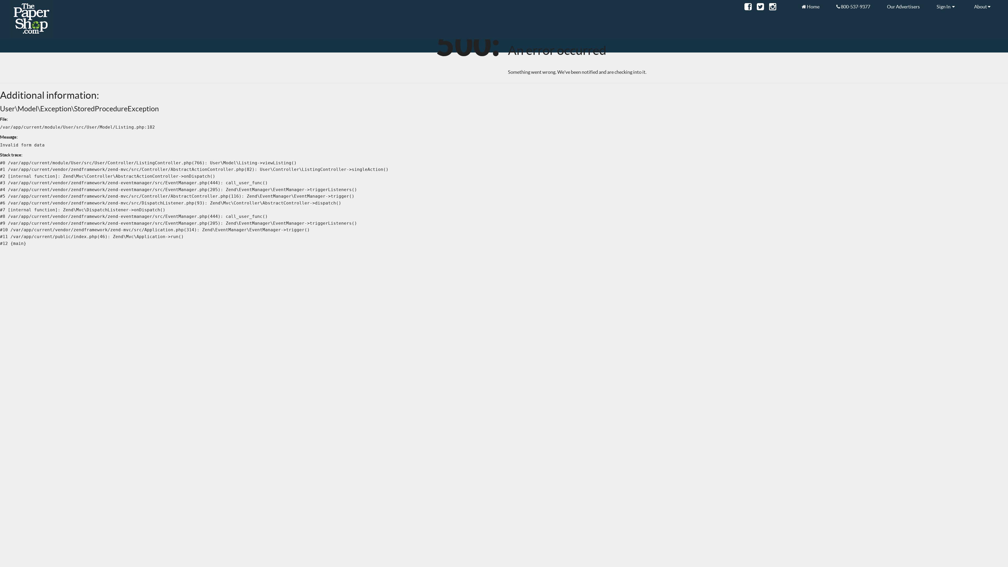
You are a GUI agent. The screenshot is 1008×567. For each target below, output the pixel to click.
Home (813, 6)
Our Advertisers (903, 6)
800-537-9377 (855, 6)
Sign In (944, 6)
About (981, 6)
